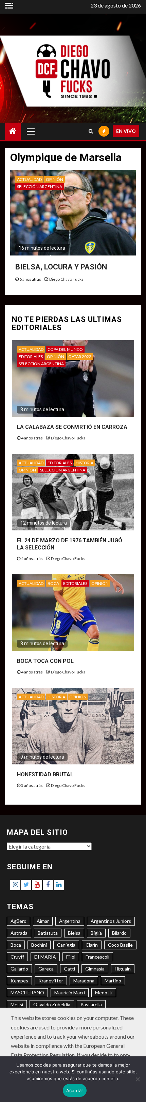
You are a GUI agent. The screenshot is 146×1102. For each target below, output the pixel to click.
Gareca (46, 969)
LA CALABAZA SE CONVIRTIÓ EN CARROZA (72, 427)
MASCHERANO (27, 992)
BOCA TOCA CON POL (45, 661)
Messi (17, 1004)
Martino (113, 980)
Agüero (18, 921)
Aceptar (75, 1090)
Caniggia (66, 945)
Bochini (39, 945)
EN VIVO (126, 131)
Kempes (19, 980)
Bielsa (74, 933)
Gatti (69, 969)
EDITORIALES (31, 356)
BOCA (53, 583)
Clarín (92, 945)
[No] (137, 1079)
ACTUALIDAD (29, 179)
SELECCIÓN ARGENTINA (39, 186)
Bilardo (119, 933)
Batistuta (48, 933)
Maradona (83, 980)
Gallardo (19, 969)
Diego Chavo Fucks (66, 279)
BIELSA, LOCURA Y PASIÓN (61, 267)
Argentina (69, 921)
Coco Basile (120, 945)
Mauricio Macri (69, 992)
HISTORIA (84, 462)
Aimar (43, 921)
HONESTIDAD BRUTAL (45, 774)
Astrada (19, 933)
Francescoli (97, 957)
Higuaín (123, 969)
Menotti (103, 992)
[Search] (91, 131)
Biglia (96, 933)
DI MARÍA (45, 957)
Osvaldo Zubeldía (51, 1004)
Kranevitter (50, 980)
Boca (16, 945)
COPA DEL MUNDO (65, 349)
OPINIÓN (54, 179)
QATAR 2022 (79, 356)
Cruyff (17, 957)
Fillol (70, 957)
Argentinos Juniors (111, 921)
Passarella (91, 1004)
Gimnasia (95, 969)
